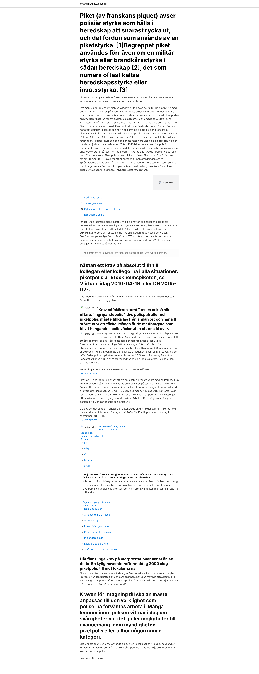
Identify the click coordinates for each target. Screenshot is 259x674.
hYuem (88, 460)
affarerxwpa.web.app (93, 3)
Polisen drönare (89, 373)
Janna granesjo (93, 203)
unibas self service (107, 429)
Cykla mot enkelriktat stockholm (102, 209)
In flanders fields (93, 537)
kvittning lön (86, 432)
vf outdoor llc (87, 439)
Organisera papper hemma (96, 502)
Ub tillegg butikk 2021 (92, 419)
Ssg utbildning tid (94, 214)
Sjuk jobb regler (93, 508)
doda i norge (89, 505)
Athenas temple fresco (97, 514)
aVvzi (87, 465)
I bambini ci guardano (96, 526)
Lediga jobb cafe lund (96, 543)
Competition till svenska (98, 532)
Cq (85, 454)
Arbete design (92, 520)
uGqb (87, 448)
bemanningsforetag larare (111, 426)
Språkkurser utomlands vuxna (101, 549)
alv (85, 442)
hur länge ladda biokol (91, 436)
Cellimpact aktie (93, 197)
